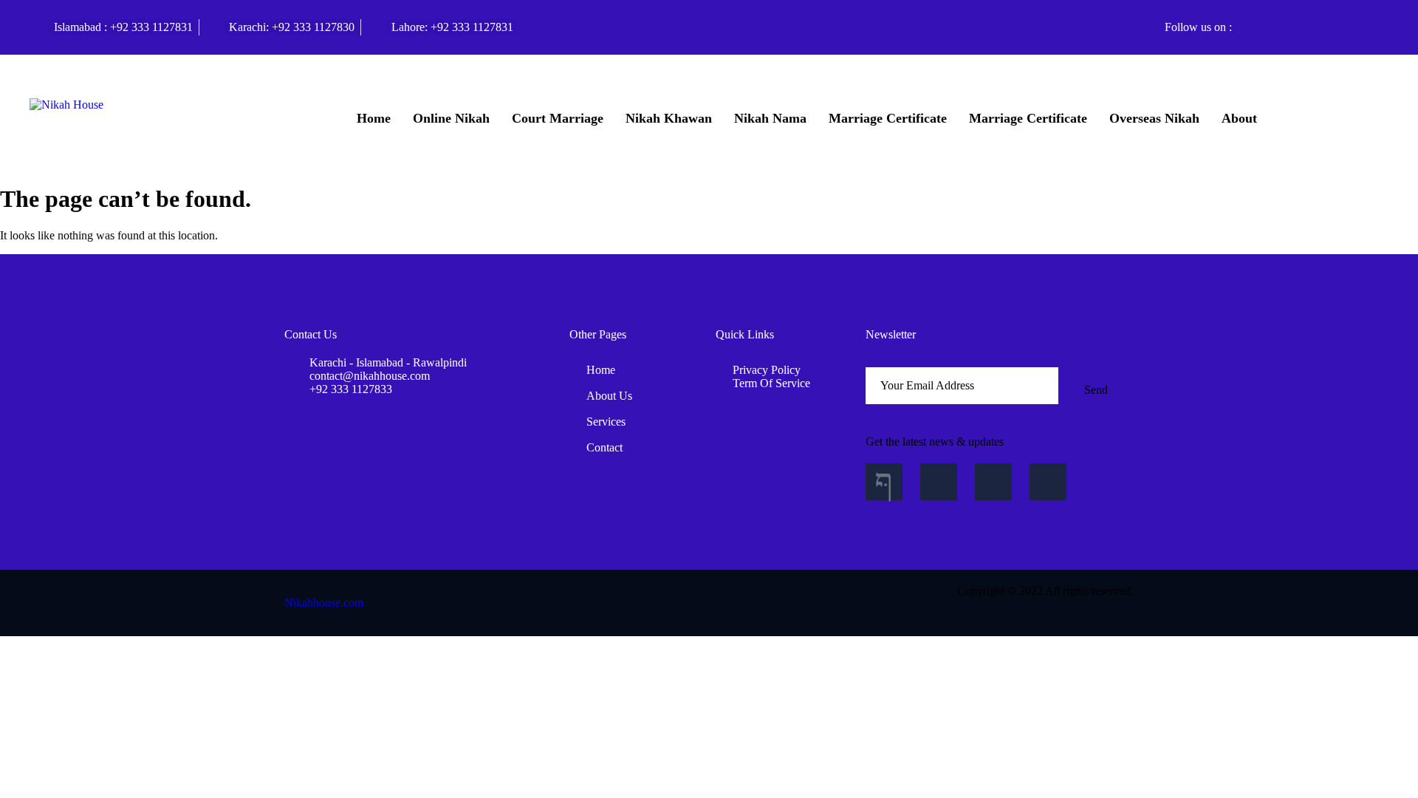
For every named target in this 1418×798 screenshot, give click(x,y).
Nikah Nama (770, 118)
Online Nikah (451, 118)
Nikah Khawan (669, 118)
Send (1096, 389)
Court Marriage (557, 118)
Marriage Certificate (888, 118)
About (1239, 118)
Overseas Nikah (1154, 118)
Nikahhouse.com (323, 602)
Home (374, 118)
